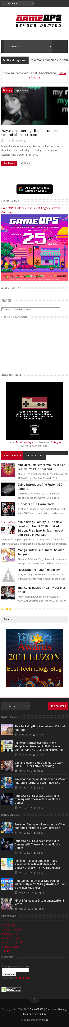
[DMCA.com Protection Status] (11, 990)
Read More (10, 163)
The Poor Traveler (11, 929)
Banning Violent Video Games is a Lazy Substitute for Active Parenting (39, 764)
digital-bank (21, 90)
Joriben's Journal (10, 946)
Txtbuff (5, 950)
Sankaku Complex (11, 938)
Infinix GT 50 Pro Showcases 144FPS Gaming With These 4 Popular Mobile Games (37, 799)
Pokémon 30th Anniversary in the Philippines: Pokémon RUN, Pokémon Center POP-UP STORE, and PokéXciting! (39, 746)
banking (7, 90)
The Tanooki (8, 925)
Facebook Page (24, 442)
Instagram (56, 442)
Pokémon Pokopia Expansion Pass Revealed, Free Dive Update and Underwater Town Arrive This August (37, 864)
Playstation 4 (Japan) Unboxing (39, 570)
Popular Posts (12, 455)
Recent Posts (34, 455)
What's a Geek (9, 934)
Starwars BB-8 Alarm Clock (36, 504)
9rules (44, 1019)
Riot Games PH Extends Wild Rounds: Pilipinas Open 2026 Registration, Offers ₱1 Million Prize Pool (40, 884)
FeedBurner (22, 977)
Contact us (60, 705)
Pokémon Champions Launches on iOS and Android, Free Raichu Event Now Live (41, 781)
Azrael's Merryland (11, 942)
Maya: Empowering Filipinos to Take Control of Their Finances (29, 133)
